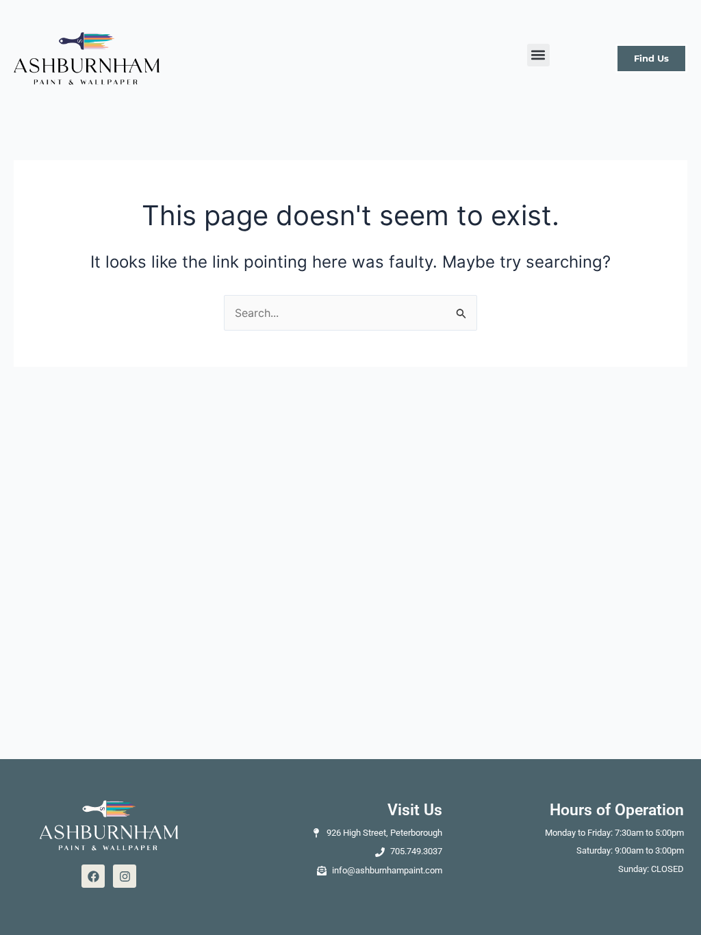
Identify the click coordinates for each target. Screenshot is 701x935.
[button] (538, 55)
